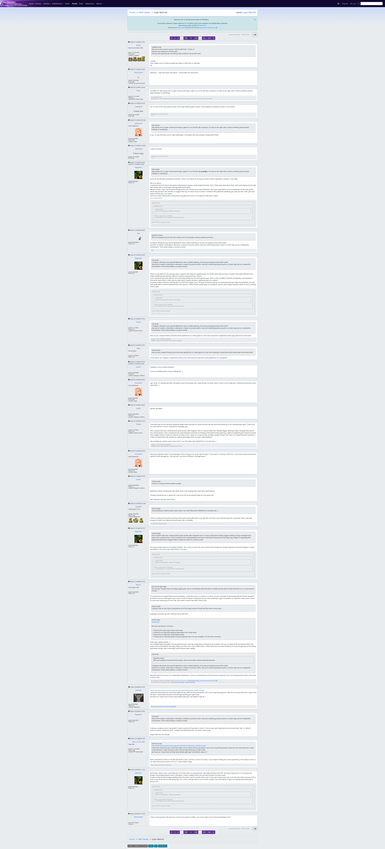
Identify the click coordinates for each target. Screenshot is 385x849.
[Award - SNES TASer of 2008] (141, 520)
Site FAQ (187, 23)
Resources (90, 4)
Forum (74, 4)
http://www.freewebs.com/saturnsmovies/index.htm (202, 681)
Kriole (138, 45)
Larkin (138, 367)
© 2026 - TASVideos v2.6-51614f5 (137, 846)
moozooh (138, 123)
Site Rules (203, 25)
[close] (255, 20)
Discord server (181, 27)
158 (196, 38)
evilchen (138, 690)
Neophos (138, 714)
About (98, 4)
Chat (81, 4)
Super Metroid (249, 12)
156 (186, 38)
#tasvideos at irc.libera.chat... (207, 27)
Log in (354, 4)
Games (38, 4)
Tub (138, 233)
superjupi (138, 106)
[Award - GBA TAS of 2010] (135, 59)
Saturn (138, 585)
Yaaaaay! (155, 622)
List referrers (162, 846)
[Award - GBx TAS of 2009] (143, 59)
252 (209, 38)
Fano (138, 91)
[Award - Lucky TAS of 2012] (130, 59)
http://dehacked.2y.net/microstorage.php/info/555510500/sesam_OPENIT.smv (176, 690)
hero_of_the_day (138, 742)
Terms (151, 846)
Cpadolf (138, 507)
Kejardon (138, 167)
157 (191, 38)
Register (345, 4)
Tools (67, 4)
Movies (46, 4)
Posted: (137, 42)
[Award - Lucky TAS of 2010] (139, 59)
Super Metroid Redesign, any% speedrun (182, 682)
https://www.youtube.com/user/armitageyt (162, 706)
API (156, 846)
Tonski (138, 322)
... (181, 38)
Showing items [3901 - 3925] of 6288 (239, 34)
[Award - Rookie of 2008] (136, 520)
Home (31, 4)
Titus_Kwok (138, 72)
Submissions (57, 4)
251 (204, 38)
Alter (138, 348)
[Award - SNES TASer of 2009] (130, 520)
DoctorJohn (138, 817)
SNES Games (144, 12)
